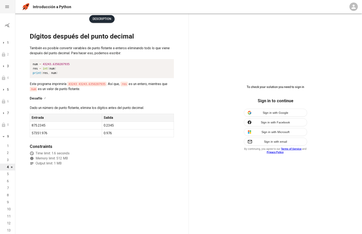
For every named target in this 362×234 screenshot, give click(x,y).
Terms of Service (291, 148)
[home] (26, 6)
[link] (45, 98)
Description (102, 19)
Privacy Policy (275, 152)
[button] (7, 6)
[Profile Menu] (353, 7)
